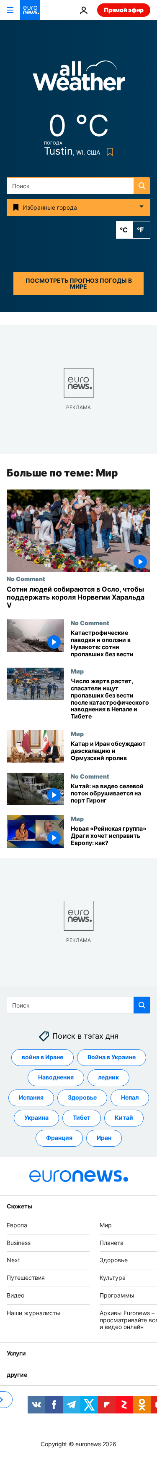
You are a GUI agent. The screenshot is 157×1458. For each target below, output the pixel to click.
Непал (130, 1097)
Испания (31, 1097)
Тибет (81, 1117)
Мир (77, 671)
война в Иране (42, 1057)
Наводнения (56, 1077)
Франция (59, 1137)
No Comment (26, 578)
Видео (15, 1295)
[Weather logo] (79, 78)
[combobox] (78, 185)
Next (13, 1259)
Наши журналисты (33, 1312)
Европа (17, 1225)
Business (19, 1242)
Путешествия (26, 1277)
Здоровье (82, 1097)
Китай (124, 1117)
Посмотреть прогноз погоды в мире (79, 283)
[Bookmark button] (108, 152)
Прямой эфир (124, 9)
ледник (108, 1077)
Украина (36, 1117)
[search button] (142, 185)
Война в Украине (112, 1057)
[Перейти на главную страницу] (30, 10)
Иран (104, 1137)
